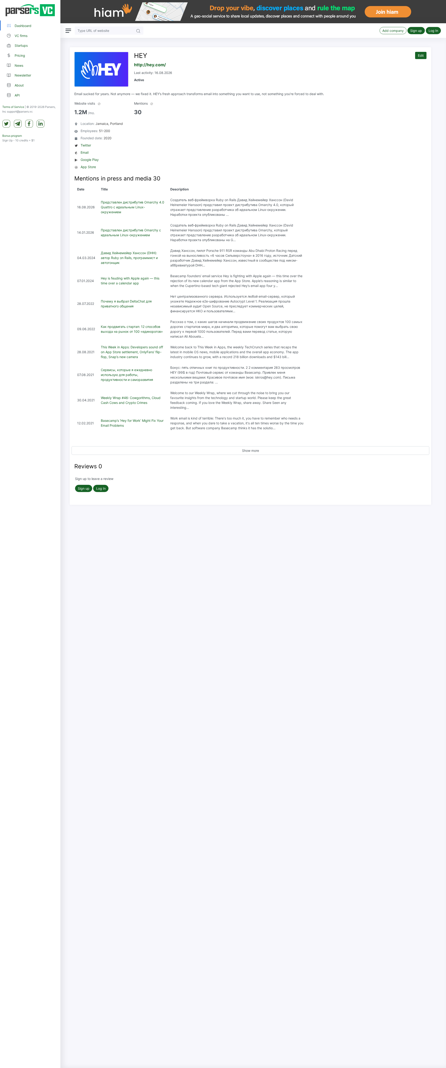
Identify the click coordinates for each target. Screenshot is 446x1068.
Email (85, 152)
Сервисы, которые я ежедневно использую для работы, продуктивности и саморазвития (127, 375)
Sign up (416, 31)
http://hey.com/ (150, 64)
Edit (421, 55)
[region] (30, 534)
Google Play (90, 160)
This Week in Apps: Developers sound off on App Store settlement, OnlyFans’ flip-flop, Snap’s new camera (132, 352)
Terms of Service (13, 107)
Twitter (86, 145)
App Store (88, 167)
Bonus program (12, 135)
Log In (433, 31)
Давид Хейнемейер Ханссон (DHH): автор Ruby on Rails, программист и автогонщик (129, 258)
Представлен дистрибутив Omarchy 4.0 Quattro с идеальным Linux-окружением (132, 207)
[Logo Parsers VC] (30, 10)
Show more (250, 450)
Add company (393, 31)
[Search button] (138, 31)
